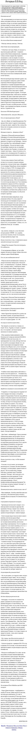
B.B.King (14, 729)
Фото (24, 725)
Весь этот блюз (18, 725)
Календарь (14, 727)
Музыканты (10, 725)
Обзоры (20, 727)
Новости (8, 727)
